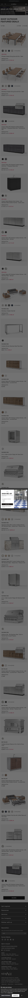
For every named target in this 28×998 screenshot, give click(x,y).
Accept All (15, 995)
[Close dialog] (26, 490)
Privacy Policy (10, 992)
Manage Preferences (5, 995)
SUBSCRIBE (7, 504)
